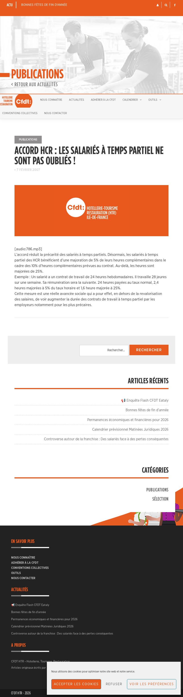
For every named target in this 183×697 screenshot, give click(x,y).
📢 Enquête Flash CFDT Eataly (144, 400)
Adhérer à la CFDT (103, 99)
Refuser (114, 684)
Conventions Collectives (30, 568)
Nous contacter (55, 113)
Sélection (160, 498)
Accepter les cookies (76, 684)
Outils (152, 99)
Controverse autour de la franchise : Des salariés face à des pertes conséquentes (106, 439)
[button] (157, 5)
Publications (28, 139)
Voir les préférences (151, 684)
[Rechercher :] (104, 350)
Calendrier (130, 99)
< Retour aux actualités (34, 84)
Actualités (76, 99)
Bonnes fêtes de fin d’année (44, 4)
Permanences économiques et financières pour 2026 (127, 420)
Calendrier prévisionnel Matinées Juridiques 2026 (130, 429)
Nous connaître (51, 99)
